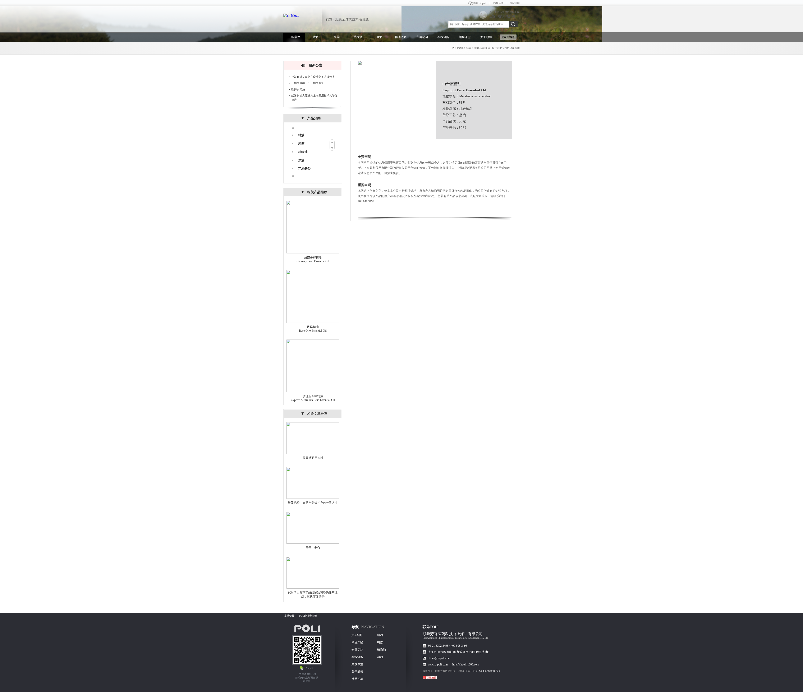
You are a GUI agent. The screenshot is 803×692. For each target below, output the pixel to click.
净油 (379, 37)
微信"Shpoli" (480, 3)
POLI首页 (294, 37)
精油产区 (401, 37)
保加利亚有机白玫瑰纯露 (506, 48)
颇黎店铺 (498, 3)
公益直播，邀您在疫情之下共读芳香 (313, 76)
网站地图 (515, 3)
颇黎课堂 (465, 37)
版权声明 (508, 37)
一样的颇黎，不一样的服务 (307, 83)
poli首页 (357, 635)
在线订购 (443, 37)
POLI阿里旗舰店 (308, 615)
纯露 (337, 37)
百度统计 (431, 677)
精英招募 (357, 679)
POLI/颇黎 (458, 48)
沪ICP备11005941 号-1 (488, 670)
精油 (315, 37)
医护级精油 (298, 89)
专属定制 (422, 37)
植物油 (358, 37)
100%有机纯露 (482, 48)
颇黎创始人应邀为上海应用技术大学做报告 (314, 97)
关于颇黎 (486, 37)
